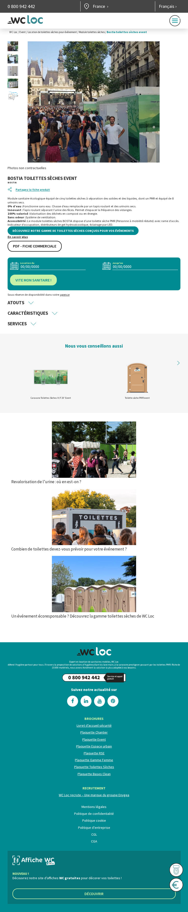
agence (65, 294)
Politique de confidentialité (94, 813)
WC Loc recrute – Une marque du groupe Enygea (94, 795)
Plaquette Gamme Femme (94, 760)
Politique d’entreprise (94, 827)
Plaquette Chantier (94, 732)
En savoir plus (18, 237)
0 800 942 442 (21, 6)
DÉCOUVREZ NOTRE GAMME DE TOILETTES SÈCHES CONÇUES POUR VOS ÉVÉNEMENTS (73, 231)
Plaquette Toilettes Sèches (94, 767)
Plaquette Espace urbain (94, 746)
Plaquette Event (94, 739)
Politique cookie (94, 820)
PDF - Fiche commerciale (34, 246)
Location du (27, 263)
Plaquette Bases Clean (93, 774)
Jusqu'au (117, 263)
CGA (94, 841)
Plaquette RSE (93, 753)
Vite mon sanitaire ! (33, 280)
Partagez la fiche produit (33, 190)
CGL (94, 834)
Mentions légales (94, 807)
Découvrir (94, 893)
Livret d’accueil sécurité (93, 725)
